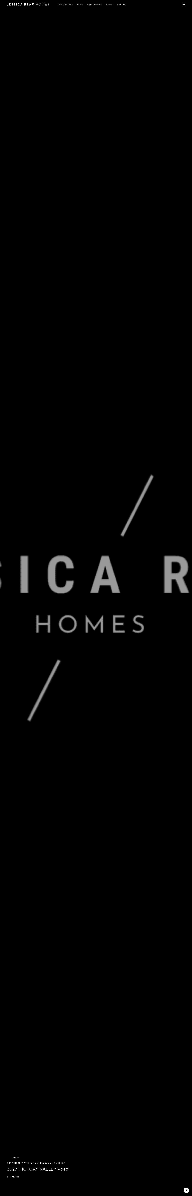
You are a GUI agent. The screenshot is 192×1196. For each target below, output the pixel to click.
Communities (94, 5)
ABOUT (109, 5)
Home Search (65, 5)
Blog (80, 5)
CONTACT (122, 5)
